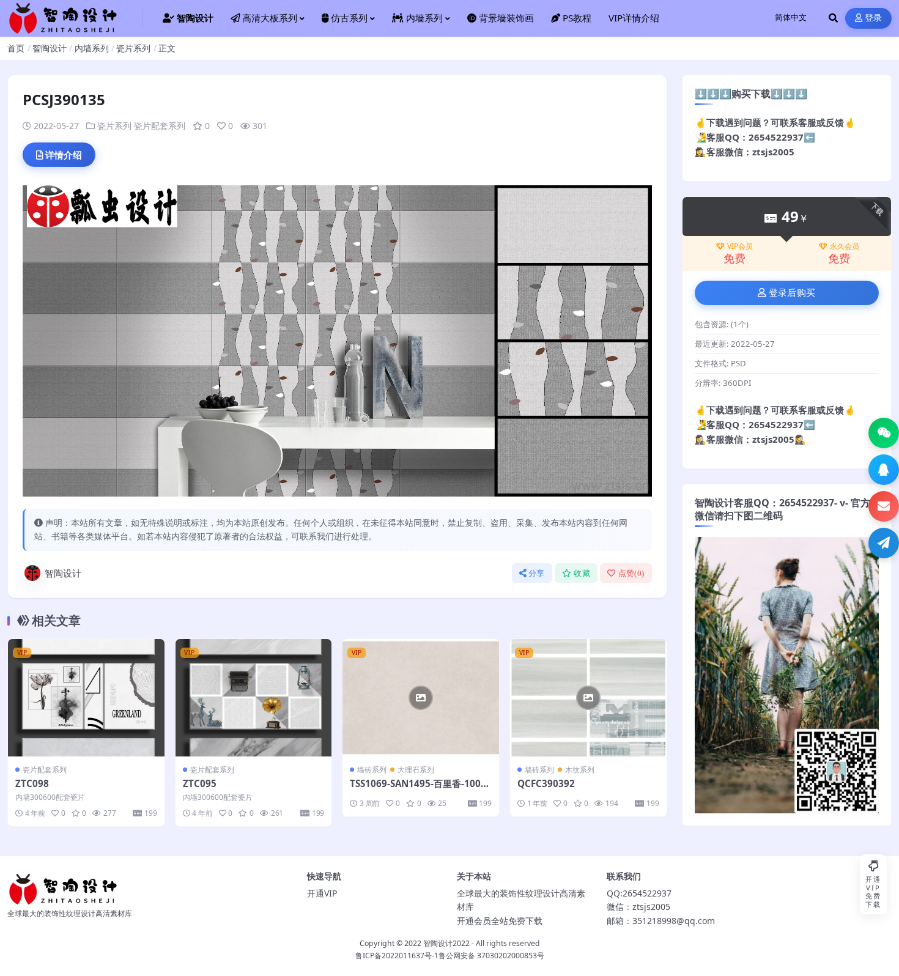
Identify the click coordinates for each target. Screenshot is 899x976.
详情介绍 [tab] (63, 155)
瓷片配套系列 (159, 125)
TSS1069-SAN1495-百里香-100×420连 (418, 789)
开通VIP (322, 893)
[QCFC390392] (588, 697)
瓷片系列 (133, 48)
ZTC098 (32, 783)
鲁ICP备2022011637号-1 (396, 955)
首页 (15, 48)
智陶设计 (49, 48)
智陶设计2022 (446, 943)
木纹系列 (579, 769)
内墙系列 (92, 48)
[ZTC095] (254, 697)
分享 (536, 573)
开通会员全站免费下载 (499, 920)
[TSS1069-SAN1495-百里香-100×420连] (420, 697)
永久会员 (844, 246)
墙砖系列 (372, 769)
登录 (873, 18)
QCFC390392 (546, 783)
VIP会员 (740, 246)
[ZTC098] (86, 697)
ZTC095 (199, 783)
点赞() (631, 573)
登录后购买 (792, 293)
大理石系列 (416, 769)
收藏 (582, 573)
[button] (883, 433)
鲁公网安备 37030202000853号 (491, 955)
